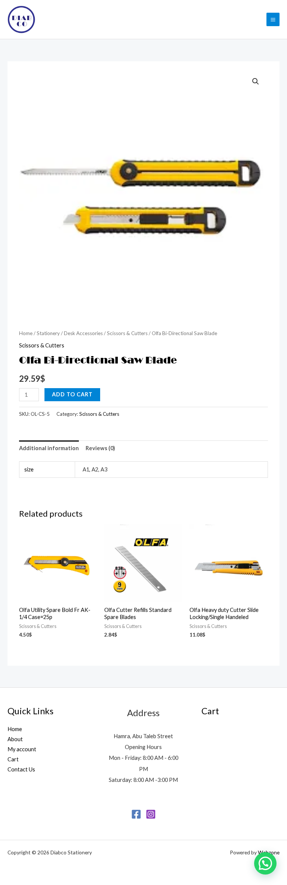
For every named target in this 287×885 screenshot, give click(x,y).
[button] (255, 81)
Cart (13, 759)
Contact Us (21, 769)
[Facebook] (136, 814)
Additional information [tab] (49, 448)
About (15, 739)
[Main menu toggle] (273, 19)
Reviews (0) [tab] (100, 448)
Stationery (48, 333)
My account (21, 749)
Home (26, 333)
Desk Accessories (83, 333)
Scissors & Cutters (127, 333)
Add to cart (72, 394)
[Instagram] (151, 814)
